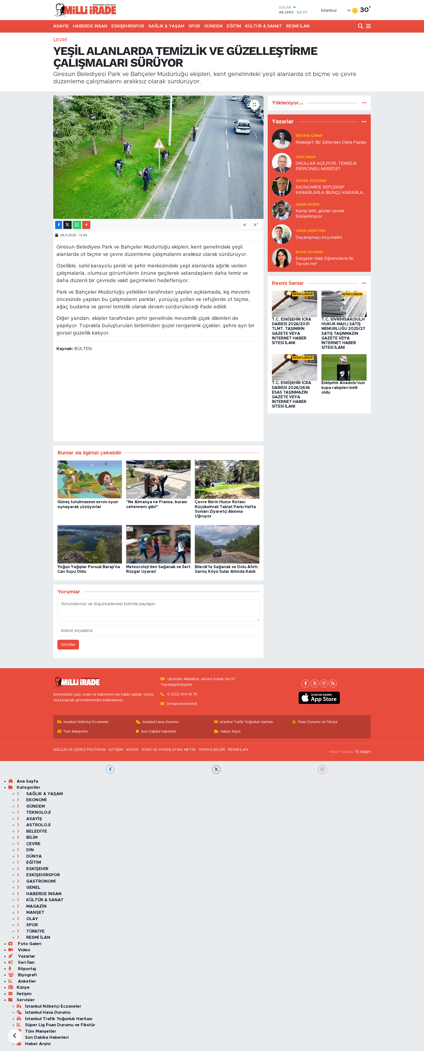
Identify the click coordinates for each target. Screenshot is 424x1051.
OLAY (31, 919)
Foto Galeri (29, 944)
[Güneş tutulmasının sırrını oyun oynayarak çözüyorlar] (89, 479)
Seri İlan (25, 962)
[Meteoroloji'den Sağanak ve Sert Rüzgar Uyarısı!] (158, 544)
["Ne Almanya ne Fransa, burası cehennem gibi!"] (158, 479)
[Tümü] (364, 103)
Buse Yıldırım (309, 252)
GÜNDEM (213, 26)
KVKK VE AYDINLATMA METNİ (168, 749)
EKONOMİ (36, 800)
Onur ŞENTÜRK (311, 231)
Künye (23, 987)
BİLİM (31, 837)
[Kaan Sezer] (282, 210)
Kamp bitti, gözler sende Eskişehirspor (320, 213)
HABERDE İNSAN (90, 26)
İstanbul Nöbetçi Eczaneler (86, 722)
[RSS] (333, 683)
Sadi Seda (306, 157)
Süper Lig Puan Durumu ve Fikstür (60, 1025)
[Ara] (361, 26)
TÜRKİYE (35, 931)
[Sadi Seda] (282, 163)
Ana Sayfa (27, 781)
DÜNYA (33, 856)
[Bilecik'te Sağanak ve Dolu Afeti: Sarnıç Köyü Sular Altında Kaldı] (227, 544)
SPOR (194, 26)
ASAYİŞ (61, 26)
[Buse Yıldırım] (282, 258)
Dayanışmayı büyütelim (319, 237)
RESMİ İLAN (297, 26)
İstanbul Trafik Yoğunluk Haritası (246, 722)
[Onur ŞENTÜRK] (282, 234)
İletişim (24, 994)
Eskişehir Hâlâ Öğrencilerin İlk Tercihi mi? (325, 261)
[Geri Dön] (14, 1036)
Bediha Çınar (309, 136)
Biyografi (27, 975)
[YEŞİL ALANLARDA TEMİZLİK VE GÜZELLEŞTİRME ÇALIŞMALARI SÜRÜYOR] (158, 157)
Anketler (26, 981)
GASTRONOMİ (40, 881)
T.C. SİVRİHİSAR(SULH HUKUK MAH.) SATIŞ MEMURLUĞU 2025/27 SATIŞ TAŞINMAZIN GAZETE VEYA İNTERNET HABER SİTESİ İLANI (343, 333)
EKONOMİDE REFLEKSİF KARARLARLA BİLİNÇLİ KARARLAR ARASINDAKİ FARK (331, 190)
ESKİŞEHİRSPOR (127, 26)
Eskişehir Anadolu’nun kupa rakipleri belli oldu (343, 387)
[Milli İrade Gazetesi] (85, 10)
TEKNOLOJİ (38, 812)
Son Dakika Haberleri (158, 731)
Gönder (68, 644)
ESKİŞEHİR (36, 869)
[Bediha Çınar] (282, 139)
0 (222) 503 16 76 (182, 694)
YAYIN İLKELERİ (212, 749)
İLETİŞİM (116, 749)
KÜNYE (132, 749)
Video (23, 950)
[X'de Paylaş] (67, 225)
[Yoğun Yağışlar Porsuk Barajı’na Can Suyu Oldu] (89, 544)
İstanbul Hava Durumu (161, 722)
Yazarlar (26, 956)
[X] (315, 683)
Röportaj (26, 969)
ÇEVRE (60, 40)
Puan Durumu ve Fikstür (318, 722)
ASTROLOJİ (38, 825)
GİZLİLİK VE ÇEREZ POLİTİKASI (79, 749)
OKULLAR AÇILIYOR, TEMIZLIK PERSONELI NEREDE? (326, 166)
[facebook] (110, 769)
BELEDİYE (36, 831)
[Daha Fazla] (86, 225)
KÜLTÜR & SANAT (263, 26)
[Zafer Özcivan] (282, 186)
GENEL (32, 887)
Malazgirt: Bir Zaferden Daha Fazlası (331, 142)
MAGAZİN (36, 906)
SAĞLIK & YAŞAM (166, 26)
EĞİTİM (234, 26)
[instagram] (322, 769)
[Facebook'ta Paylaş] (58, 225)
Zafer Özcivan (311, 181)
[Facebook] (306, 683)
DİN (29, 850)
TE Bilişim (363, 752)
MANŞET (34, 912)
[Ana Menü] (367, 26)
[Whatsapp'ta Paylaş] (77, 225)
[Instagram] (324, 683)
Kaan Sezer (307, 204)
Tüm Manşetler (75, 731)
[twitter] (216, 769)
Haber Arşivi (230, 731)
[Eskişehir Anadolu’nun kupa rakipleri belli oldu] (344, 367)
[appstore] (319, 698)
